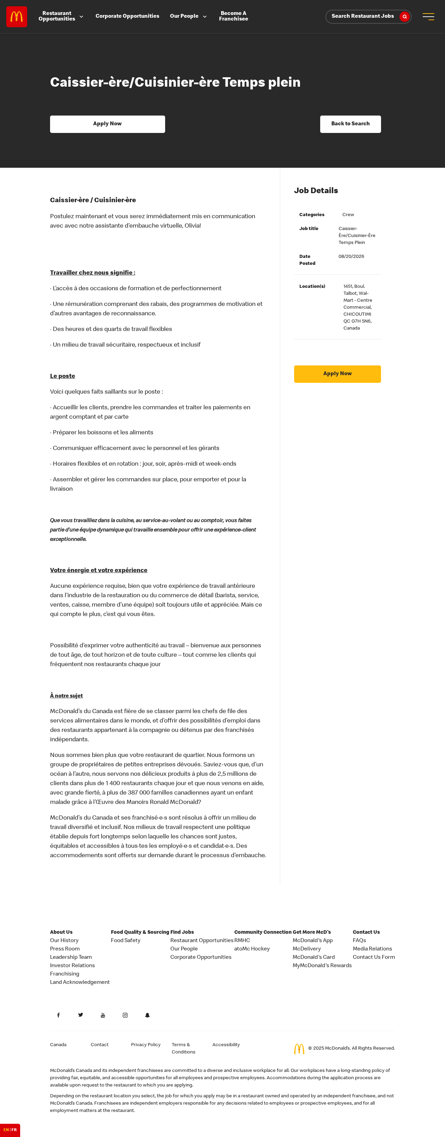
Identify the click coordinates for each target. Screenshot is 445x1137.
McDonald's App (313, 941)
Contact (99, 1045)
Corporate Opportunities (127, 16)
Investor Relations (72, 966)
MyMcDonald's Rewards (322, 966)
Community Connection (263, 932)
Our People (184, 16)
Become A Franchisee (233, 16)
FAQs (359, 941)
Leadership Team (71, 958)
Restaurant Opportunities (57, 16)
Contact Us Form (374, 958)
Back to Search (350, 124)
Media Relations (372, 949)
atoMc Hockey (252, 949)
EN (6, 1130)
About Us (61, 932)
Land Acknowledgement (80, 983)
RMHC (242, 941)
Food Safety (125, 941)
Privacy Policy (146, 1045)
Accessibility (226, 1045)
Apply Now (107, 124)
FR (14, 1130)
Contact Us (366, 932)
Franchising (64, 974)
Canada (58, 1045)
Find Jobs (182, 932)
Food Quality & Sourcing (140, 932)
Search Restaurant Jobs (363, 16)
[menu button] (428, 16)
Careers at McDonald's (16, 16)
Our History (64, 941)
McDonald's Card (314, 958)
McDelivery (307, 949)
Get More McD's (312, 932)
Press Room (65, 949)
